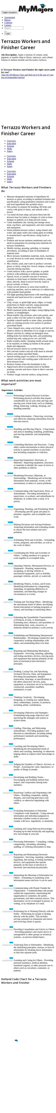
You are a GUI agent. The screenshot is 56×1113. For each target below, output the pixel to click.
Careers (7, 25)
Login (7, 34)
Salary (10, 151)
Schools (10, 146)
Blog (3, 1092)
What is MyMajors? (10, 1079)
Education (11, 143)
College (9, 1056)
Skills (9, 148)
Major (8, 1050)
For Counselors (8, 1082)
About (4, 1073)
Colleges (8, 22)
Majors (7, 20)
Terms (4, 1109)
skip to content (49, 2)
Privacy (11, 1109)
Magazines (6, 1087)
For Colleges (7, 1084)
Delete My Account (10, 1090)
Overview (11, 141)
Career (8, 1063)
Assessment (9, 17)
